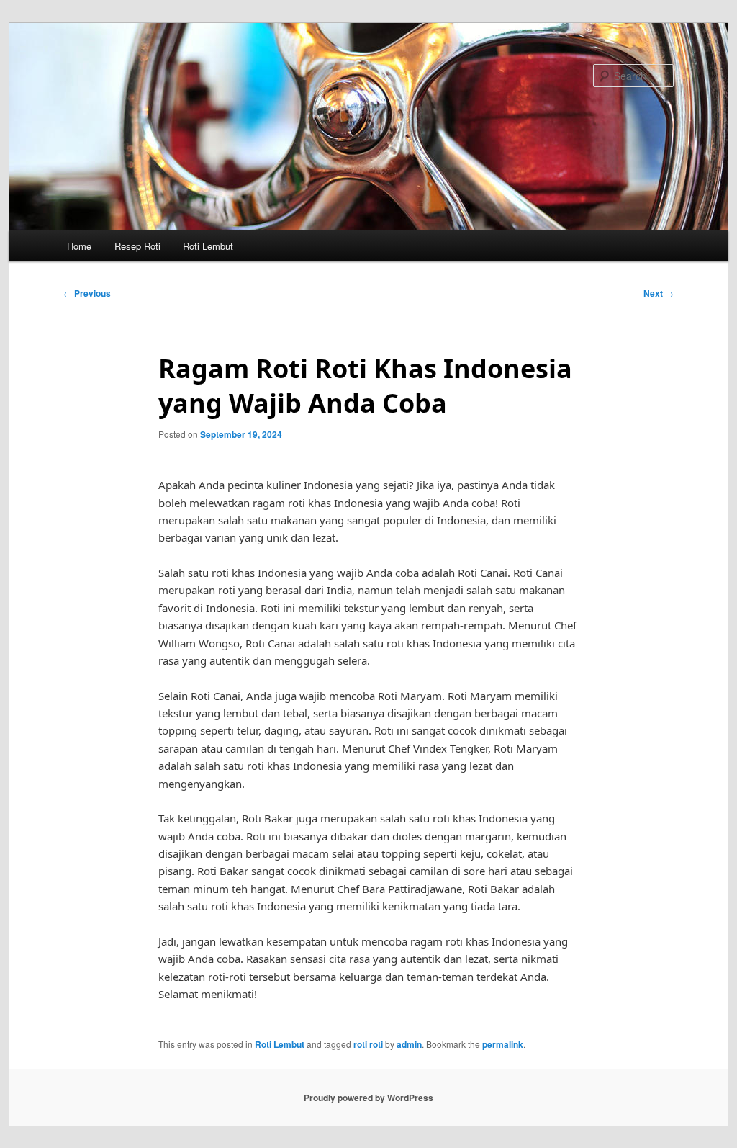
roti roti (368, 1044)
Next (658, 293)
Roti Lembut (208, 246)
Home (79, 246)
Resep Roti (137, 246)
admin (409, 1044)
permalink (502, 1044)
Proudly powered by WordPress (368, 1097)
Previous (87, 293)
